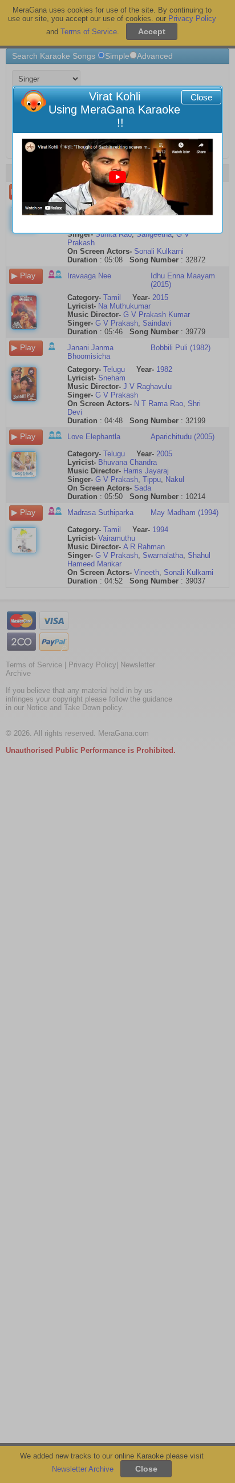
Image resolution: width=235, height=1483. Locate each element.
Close (201, 97)
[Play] (117, 177)
